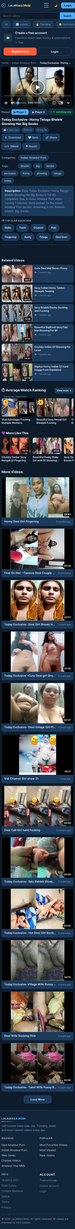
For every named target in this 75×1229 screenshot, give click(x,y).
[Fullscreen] (54, 102)
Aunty (27, 236)
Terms (5, 1201)
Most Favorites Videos (53, 1144)
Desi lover (62, 236)
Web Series (9, 1155)
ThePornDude (48, 1180)
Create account (49, 1185)
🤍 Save (33, 137)
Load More (38, 1099)
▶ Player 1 (20, 112)
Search (67, 15)
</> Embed (11, 146)
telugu (58, 173)
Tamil (22, 227)
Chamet (38, 227)
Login (68, 5)
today (7, 180)
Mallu (8, 227)
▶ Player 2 (38, 112)
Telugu (43, 236)
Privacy (6, 1207)
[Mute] (12, 102)
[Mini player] (60, 102)
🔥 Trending (43, 24)
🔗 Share (51, 137)
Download (14, 137)
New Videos (47, 1155)
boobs (50, 166)
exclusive (10, 173)
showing (42, 173)
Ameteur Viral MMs (13, 1165)
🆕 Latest (22, 24)
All (6, 24)
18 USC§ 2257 (10, 1180)
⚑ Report (31, 146)
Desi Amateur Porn (13, 1144)
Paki (53, 227)
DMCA (5, 1196)
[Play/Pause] (5, 102)
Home (5, 62)
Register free (20, 51)
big (38, 166)
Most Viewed (48, 1150)
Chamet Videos (11, 1160)
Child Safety (9, 1185)
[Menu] (46, 5)
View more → (64, 390)
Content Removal (12, 1191)
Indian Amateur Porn (24, 62)
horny (26, 173)
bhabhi (25, 166)
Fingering (10, 236)
